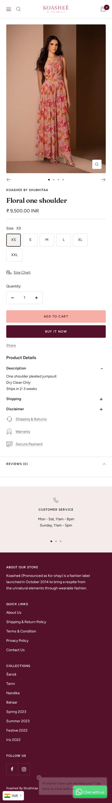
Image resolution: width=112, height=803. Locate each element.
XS (13, 240)
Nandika (13, 693)
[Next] (103, 179)
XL (80, 240)
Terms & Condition (21, 631)
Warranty (23, 431)
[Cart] (103, 9)
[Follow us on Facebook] (12, 769)
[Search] (18, 9)
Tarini (10, 683)
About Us (13, 612)
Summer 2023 (18, 721)
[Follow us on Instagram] (24, 769)
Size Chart (22, 272)
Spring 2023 (16, 712)
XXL (14, 255)
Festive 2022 (17, 730)
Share (11, 345)
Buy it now (56, 331)
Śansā (11, 674)
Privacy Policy (17, 640)
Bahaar (11, 702)
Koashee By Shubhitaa (27, 190)
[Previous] (8, 179)
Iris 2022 (13, 740)
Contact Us (15, 650)
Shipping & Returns (31, 419)
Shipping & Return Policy (26, 622)
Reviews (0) (17, 464)
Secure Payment (29, 444)
